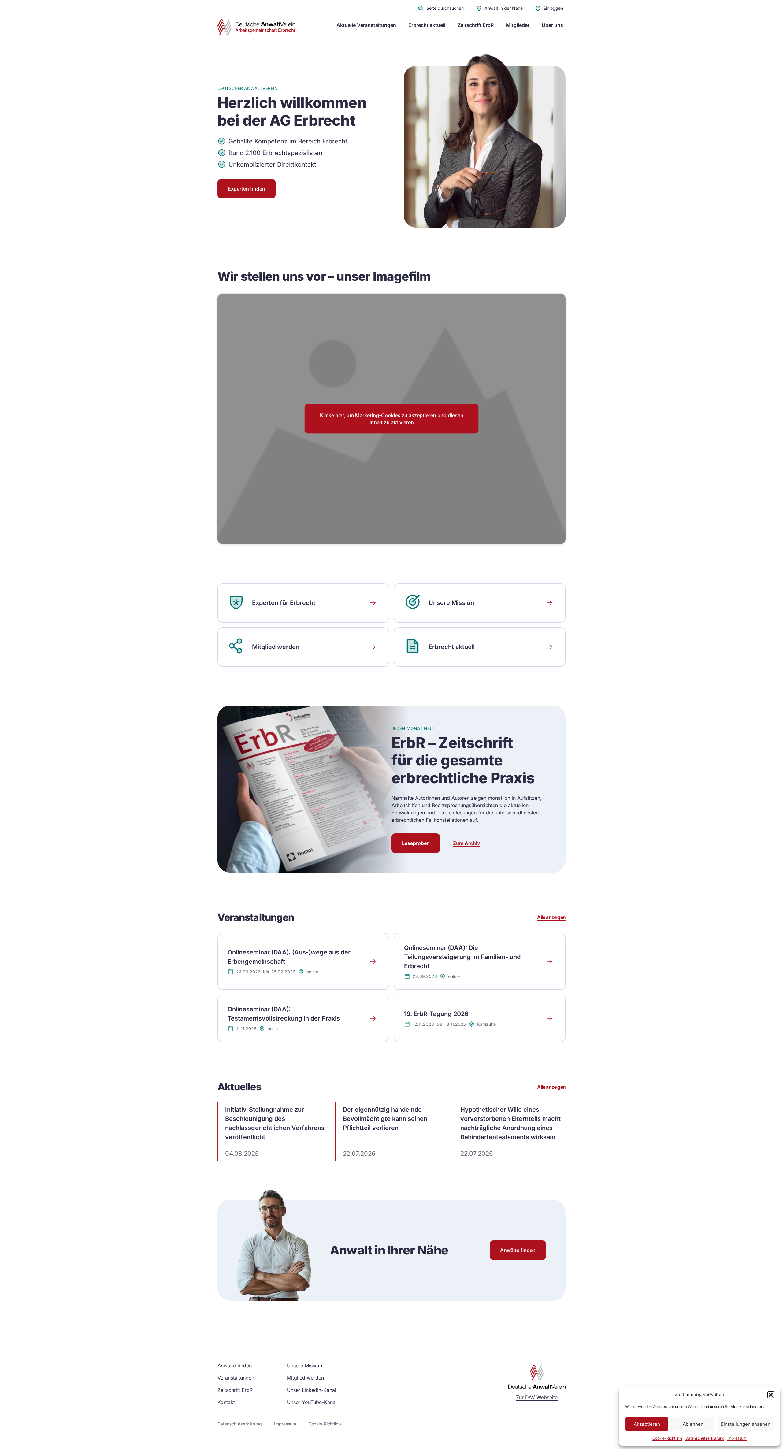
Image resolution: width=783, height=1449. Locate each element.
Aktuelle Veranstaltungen (366, 25)
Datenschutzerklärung (704, 1438)
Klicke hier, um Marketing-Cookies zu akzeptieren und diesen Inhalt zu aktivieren (391, 418)
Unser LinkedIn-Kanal (311, 1390)
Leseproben (416, 843)
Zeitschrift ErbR (476, 25)
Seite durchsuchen (445, 8)
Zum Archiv (466, 843)
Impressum (737, 1438)
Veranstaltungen (235, 1378)
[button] (771, 1395)
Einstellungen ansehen (745, 1424)
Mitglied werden (305, 1378)
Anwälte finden (518, 1250)
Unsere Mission (304, 1365)
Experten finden (246, 189)
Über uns (552, 25)
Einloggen (553, 8)
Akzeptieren (647, 1424)
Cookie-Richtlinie (667, 1438)
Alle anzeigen (551, 917)
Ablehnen (693, 1424)
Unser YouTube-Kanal (312, 1402)
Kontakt (226, 1402)
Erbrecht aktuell (426, 25)
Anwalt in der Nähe (503, 8)
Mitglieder (517, 25)
